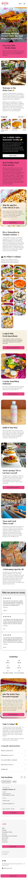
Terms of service (5, 851)
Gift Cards (4, 840)
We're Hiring (5, 838)
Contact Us (5, 842)
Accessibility (4, 854)
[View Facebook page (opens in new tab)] (3, 861)
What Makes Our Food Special (9, 836)
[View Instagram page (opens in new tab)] (5, 861)
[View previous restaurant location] (21, 777)
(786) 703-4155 (6, 801)
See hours (22, 808)
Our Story (4, 834)
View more (5, 607)
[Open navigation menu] (24, 3)
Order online (13, 812)
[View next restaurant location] (24, 777)
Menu (20, 3)
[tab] (6, 781)
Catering (4, 830)
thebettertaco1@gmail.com (8, 804)
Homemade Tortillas (7, 832)
